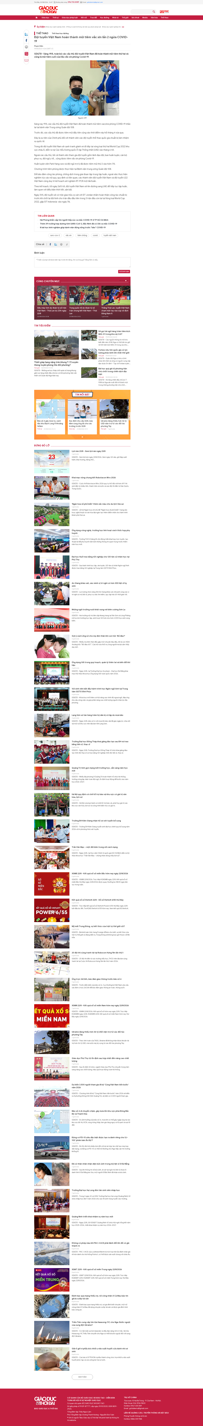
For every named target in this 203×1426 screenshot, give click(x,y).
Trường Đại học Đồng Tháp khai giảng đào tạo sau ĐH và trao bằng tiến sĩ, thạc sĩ (100, 743)
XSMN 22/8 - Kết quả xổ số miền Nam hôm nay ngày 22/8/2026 (100, 1005)
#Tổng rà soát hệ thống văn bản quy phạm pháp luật (62, 27)
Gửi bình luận (124, 272)
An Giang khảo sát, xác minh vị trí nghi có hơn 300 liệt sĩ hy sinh (99, 584)
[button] (120, 280)
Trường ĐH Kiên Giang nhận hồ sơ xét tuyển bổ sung (96, 821)
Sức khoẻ (135, 18)
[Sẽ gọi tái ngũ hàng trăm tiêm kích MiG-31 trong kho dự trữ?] (89, 335)
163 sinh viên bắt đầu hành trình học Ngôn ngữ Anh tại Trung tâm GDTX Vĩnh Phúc (100, 690)
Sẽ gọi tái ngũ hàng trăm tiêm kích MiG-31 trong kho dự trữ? (114, 332)
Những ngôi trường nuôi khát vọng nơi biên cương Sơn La (98, 609)
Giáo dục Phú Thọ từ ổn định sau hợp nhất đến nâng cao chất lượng (100, 1059)
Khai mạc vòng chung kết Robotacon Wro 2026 (94, 478)
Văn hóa (154, 18)
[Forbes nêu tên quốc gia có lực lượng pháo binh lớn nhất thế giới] (89, 354)
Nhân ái (115, 18)
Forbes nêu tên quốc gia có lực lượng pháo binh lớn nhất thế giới (113, 351)
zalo (26, 33)
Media (145, 18)
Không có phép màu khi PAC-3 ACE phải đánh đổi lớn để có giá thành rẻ (100, 1244)
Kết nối (84, 18)
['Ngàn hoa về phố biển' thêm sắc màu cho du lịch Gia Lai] (51, 514)
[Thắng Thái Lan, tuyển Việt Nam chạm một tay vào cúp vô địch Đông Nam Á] (84, 295)
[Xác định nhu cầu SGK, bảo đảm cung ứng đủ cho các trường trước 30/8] (50, 409)
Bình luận (26, 53)
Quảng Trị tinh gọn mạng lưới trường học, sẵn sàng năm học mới (114, 423)
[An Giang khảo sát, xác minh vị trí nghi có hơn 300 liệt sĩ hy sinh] (51, 593)
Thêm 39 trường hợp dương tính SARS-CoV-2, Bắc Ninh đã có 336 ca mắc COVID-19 (78, 224)
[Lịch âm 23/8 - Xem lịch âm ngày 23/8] (51, 461)
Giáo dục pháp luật (70, 18)
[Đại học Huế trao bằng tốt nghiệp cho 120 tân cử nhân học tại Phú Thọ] (51, 567)
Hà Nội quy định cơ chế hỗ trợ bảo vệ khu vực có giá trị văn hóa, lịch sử (99, 795)
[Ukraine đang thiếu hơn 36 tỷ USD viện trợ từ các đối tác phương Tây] (82, 409)
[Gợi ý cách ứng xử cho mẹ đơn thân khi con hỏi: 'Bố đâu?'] (51, 646)
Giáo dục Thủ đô (164, 11)
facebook (26, 39)
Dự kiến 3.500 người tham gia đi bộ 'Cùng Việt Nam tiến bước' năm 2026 (115, 311)
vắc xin (69, 235)
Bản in (26, 46)
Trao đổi (93, 18)
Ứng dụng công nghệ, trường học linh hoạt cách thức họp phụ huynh (101, 531)
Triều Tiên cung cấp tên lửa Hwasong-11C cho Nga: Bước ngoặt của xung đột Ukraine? (101, 1323)
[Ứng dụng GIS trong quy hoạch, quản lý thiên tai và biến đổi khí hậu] (51, 672)
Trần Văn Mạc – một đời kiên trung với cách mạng (95, 847)
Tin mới (26, 60)
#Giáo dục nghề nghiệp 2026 (91, 27)
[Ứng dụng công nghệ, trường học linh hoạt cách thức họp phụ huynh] (51, 541)
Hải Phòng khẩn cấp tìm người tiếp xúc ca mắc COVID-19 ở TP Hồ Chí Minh (74, 220)
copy (67, 244)
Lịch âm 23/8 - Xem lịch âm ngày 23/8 (88, 451)
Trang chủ (36, 17)
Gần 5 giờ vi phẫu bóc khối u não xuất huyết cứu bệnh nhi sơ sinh (100, 1350)
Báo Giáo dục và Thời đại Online (48, 10)
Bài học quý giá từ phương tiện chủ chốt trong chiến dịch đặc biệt (112, 372)
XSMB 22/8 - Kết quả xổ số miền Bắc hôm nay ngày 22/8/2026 (100, 873)
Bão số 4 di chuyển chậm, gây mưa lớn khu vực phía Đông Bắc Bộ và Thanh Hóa (100, 1112)
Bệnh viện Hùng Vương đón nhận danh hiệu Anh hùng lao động (100, 1375)
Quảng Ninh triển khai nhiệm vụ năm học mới (92, 1217)
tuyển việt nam (109, 235)
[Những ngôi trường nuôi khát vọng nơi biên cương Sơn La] (51, 620)
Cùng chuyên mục (48, 281)
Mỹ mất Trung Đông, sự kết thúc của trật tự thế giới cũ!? (98, 926)
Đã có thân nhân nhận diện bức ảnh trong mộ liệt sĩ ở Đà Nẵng (100, 1164)
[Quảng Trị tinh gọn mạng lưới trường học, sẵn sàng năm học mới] (114, 409)
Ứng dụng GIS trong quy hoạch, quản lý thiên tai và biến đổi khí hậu (101, 663)
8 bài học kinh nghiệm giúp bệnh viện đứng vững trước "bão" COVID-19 (73, 227)
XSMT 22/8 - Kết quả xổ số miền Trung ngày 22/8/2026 (97, 1269)
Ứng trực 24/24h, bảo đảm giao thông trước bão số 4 (96, 979)
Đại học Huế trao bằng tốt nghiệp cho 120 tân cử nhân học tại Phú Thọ (100, 558)
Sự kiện (41, 26)
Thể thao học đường (60, 33)
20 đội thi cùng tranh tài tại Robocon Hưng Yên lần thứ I (97, 953)
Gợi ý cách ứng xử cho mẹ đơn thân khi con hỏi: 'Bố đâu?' (98, 636)
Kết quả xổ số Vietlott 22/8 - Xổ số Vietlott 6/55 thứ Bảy (97, 900)
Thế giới (125, 18)
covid (95, 235)
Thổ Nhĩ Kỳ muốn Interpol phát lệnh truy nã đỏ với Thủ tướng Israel (100, 1402)
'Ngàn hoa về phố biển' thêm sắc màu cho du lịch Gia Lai (98, 504)
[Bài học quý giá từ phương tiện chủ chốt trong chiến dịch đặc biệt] (89, 372)
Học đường (104, 18)
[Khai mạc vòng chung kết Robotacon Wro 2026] (51, 488)
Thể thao (164, 18)
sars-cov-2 (55, 235)
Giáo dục (45, 18)
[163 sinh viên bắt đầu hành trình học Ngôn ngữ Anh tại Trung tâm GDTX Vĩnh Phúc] (51, 699)
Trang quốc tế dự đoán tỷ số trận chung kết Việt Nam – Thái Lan (51, 311)
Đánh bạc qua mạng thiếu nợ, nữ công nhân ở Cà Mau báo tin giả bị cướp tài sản (100, 1297)
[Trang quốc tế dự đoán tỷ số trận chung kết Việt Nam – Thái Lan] (52, 295)
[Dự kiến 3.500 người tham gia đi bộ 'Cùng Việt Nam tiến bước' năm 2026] (116, 295)
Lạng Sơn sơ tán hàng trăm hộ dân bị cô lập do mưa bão (97, 715)
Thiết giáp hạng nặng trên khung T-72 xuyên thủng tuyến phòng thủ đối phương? (56, 363)
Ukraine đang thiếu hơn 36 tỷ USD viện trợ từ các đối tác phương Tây (82, 423)
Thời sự (56, 18)
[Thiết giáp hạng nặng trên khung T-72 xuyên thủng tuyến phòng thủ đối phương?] (56, 345)
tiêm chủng (82, 235)
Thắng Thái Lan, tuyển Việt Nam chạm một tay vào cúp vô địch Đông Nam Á (83, 311)
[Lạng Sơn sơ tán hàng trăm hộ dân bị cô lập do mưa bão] (51, 725)
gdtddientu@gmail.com (95, 2)
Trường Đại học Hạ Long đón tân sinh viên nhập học (96, 1190)
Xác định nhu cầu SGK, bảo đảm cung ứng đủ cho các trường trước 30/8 (49, 423)
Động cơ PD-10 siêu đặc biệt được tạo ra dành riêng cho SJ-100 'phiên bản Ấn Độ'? (100, 1139)
